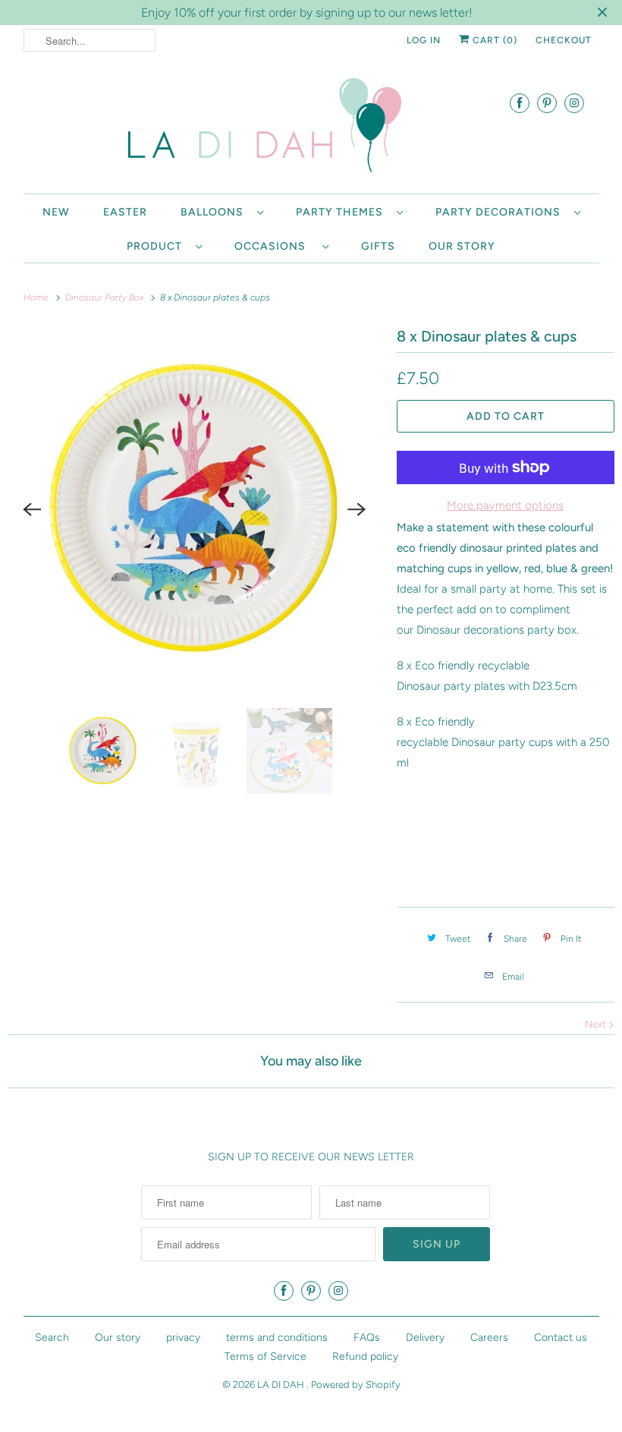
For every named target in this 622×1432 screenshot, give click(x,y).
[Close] (518, 585)
